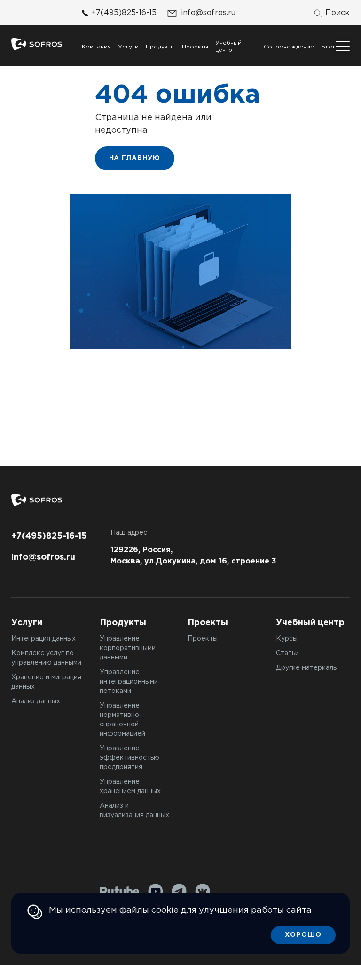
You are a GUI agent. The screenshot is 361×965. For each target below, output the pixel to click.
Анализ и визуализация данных (134, 810)
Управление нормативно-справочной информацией (122, 720)
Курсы (287, 639)
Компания (96, 46)
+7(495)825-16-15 (124, 12)
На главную (135, 158)
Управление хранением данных (130, 786)
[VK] (202, 891)
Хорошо (303, 935)
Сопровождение (289, 46)
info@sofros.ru (208, 12)
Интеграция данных (43, 639)
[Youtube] (155, 891)
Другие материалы (307, 668)
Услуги (128, 46)
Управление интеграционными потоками (129, 681)
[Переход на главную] (36, 44)
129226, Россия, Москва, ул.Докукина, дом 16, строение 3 (193, 556)
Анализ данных (35, 701)
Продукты (160, 46)
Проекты (195, 46)
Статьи (287, 653)
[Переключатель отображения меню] (343, 46)
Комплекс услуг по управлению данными (46, 658)
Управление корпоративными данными (128, 648)
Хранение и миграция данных (46, 682)
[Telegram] (179, 891)
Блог (328, 46)
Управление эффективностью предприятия (129, 758)
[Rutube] (120, 891)
